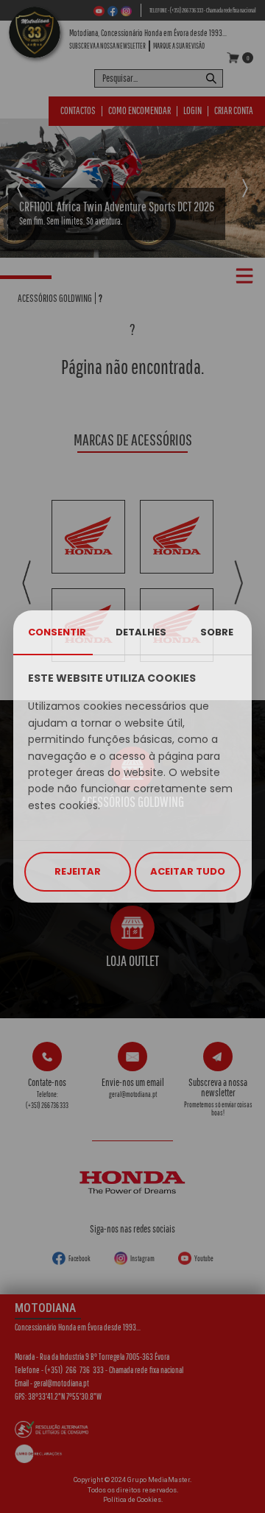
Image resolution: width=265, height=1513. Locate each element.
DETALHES (141, 632)
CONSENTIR (57, 632)
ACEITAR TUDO (187, 871)
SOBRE (216, 632)
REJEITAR (77, 871)
